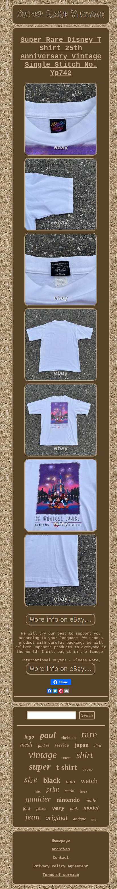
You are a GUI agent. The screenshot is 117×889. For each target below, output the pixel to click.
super (40, 766)
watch (89, 780)
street (66, 758)
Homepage (61, 840)
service (62, 745)
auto (70, 781)
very (58, 808)
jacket (43, 745)
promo (88, 770)
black (51, 780)
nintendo (68, 799)
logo (29, 737)
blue (93, 819)
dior (98, 745)
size (30, 779)
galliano (41, 809)
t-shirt (66, 767)
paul (48, 735)
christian (68, 737)
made (90, 800)
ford (26, 808)
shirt (84, 755)
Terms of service (61, 874)
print (52, 789)
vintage (43, 754)
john (38, 791)
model (91, 808)
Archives (61, 849)
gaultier (38, 798)
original (56, 817)
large (83, 791)
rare (89, 734)
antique (79, 819)
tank (74, 808)
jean (32, 816)
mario (69, 791)
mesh (26, 744)
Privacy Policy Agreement (61, 866)
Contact (61, 857)
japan (82, 745)
